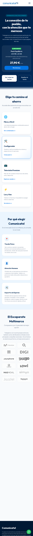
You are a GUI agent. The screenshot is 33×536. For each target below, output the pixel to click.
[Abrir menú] (29, 3)
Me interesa (16, 68)
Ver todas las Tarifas (9, 78)
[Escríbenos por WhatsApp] (29, 532)
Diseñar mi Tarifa (24, 78)
